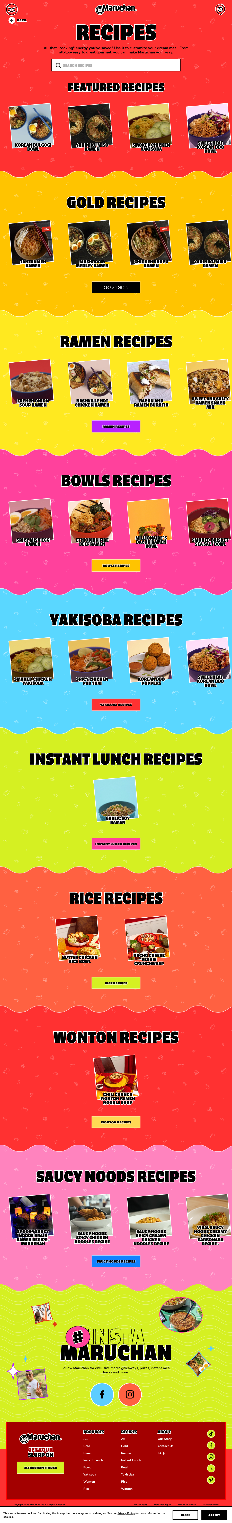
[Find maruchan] (220, 9)
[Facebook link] (211, 1445)
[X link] (211, 1468)
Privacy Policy (126, 1513)
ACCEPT (214, 1515)
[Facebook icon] (102, 1394)
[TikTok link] (211, 1434)
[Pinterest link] (211, 1480)
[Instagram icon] (130, 1394)
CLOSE (185, 1515)
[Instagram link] (211, 1457)
